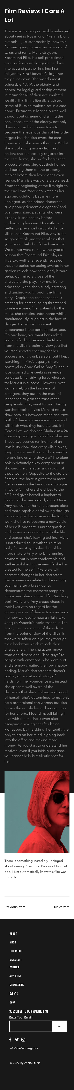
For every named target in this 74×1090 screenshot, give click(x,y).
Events (13, 993)
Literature (16, 951)
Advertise (15, 976)
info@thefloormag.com (24, 1048)
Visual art (16, 960)
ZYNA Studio (31, 1063)
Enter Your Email (20, 1017)
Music (13, 942)
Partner (14, 967)
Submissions (16, 985)
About (13, 934)
